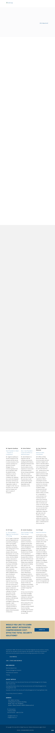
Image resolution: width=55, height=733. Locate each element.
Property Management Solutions (13, 670)
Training (8, 675)
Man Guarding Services (11, 668)
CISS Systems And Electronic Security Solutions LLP (16, 213)
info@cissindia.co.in (12, 717)
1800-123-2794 (19, 712)
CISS (41, 23)
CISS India (14, 727)
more (52, 730)
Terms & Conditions (17, 693)
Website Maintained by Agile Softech (37, 727)
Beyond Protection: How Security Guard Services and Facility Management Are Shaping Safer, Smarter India (26, 683)
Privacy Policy (9, 693)
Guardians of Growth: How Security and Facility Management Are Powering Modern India (26, 690)
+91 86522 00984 (11, 711)
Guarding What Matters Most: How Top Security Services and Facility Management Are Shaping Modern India (26, 687)
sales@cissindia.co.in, (13, 716)
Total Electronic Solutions (12, 672)
